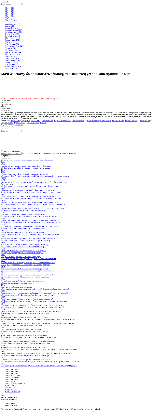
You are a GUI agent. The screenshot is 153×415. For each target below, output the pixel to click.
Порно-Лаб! (5, 2)
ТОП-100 (8, 18)
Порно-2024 (10, 14)
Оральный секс (118, 121)
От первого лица (131, 121)
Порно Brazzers (11, 20)
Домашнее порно (92, 121)
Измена (43, 123)
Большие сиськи (78, 121)
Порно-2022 (10, 12)
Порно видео (10, 403)
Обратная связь (11, 405)
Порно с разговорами (62, 121)
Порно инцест (105, 121)
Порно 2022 (15, 121)
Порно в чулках (7, 123)
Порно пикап (145, 121)
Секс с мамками (33, 123)
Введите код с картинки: (10, 151)
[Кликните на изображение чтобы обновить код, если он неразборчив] (49, 153)
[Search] (23, 4)
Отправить (5, 156)
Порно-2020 (10, 8)
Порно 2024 (25, 121)
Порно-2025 (10, 16)
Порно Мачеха (47, 121)
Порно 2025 (35, 121)
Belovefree (19, 125)
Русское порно (19, 123)
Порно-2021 (10, 10)
